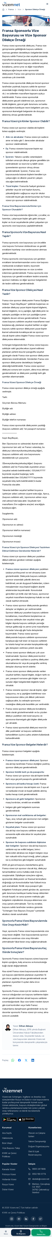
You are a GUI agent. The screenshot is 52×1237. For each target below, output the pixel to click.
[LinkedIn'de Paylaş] (32, 1060)
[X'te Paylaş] (26, 1060)
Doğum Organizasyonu (38, 1146)
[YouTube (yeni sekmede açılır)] (18, 1218)
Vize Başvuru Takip (11, 1148)
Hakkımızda (7, 1138)
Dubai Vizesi (8, 1189)
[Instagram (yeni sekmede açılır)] (11, 1218)
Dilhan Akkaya (26, 1026)
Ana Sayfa (7, 1133)
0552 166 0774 (39, 1174)
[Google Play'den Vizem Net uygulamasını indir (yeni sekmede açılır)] (9, 1119)
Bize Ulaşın (7, 1143)
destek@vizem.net (40, 1179)
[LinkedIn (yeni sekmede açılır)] (26, 1218)
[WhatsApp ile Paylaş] (12, 1060)
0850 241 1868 (39, 1169)
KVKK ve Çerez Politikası (13, 1212)
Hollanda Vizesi (9, 1179)
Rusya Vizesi (8, 1184)
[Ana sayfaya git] (3, 9)
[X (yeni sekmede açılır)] (40, 1218)
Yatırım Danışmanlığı (37, 1141)
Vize (19, 9)
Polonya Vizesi (9, 1174)
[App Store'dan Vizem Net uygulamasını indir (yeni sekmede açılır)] (26, 1119)
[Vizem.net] (12, 1089)
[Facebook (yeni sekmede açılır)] (33, 1218)
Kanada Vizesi (8, 1169)
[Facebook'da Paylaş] (19, 1060)
